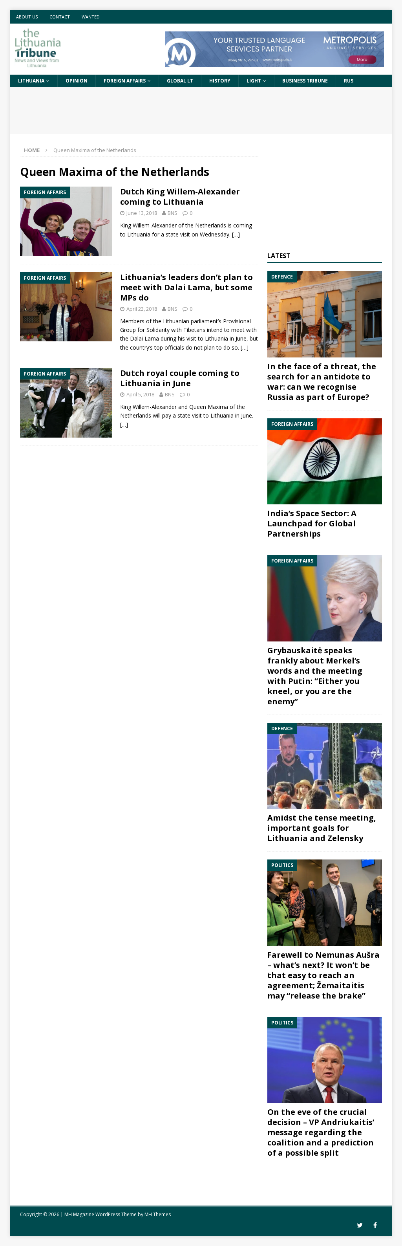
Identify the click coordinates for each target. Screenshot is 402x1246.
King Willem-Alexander (148, 406)
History (219, 80)
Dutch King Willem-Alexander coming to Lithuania (180, 196)
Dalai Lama (144, 338)
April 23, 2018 (141, 308)
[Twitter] (360, 1225)
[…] (236, 234)
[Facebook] (375, 1225)
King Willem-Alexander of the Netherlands (173, 225)
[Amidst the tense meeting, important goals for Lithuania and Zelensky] (324, 766)
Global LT (180, 80)
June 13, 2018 (141, 212)
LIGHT (254, 80)
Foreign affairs (125, 80)
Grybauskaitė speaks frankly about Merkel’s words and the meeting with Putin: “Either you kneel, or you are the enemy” (314, 676)
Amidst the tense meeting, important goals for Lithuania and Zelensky (321, 827)
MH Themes (157, 1214)
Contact (59, 17)
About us (27, 17)
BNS (172, 212)
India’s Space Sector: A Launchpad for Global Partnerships (311, 523)
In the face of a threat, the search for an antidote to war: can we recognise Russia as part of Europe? (321, 381)
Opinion (77, 80)
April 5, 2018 (140, 394)
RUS (348, 80)
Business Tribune (305, 80)
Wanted (91, 17)
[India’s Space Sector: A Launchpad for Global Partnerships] (324, 461)
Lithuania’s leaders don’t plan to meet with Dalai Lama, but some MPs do (186, 287)
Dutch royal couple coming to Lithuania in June (179, 378)
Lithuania (31, 80)
